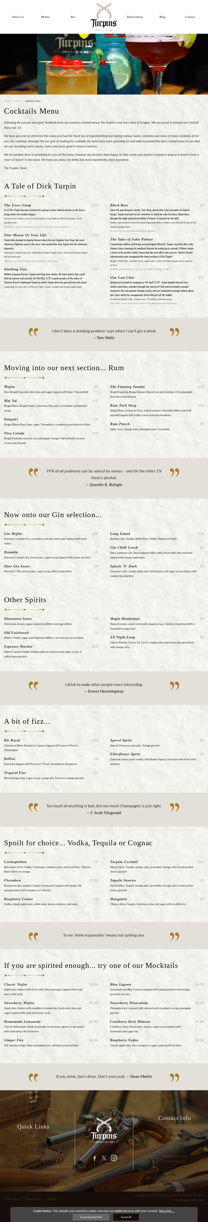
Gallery (33, 1149)
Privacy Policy (33, 1199)
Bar (73, 16)
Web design (180, 1200)
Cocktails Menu (33, 101)
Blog (162, 16)
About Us (18, 16)
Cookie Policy (11, 1199)
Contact (190, 16)
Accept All (126, 1217)
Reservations (135, 16)
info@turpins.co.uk (174, 1156)
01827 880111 (174, 1161)
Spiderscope (197, 1200)
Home (7, 101)
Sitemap (51, 1199)
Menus (45, 16)
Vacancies (33, 1156)
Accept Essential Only (91, 1217)
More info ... (167, 1211)
